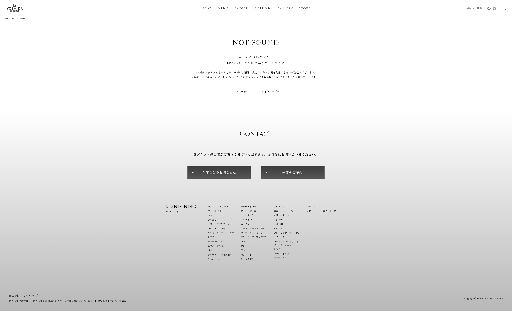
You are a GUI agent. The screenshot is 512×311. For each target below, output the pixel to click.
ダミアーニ (279, 258)
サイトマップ (30, 295)
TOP (7, 19)
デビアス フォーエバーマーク (321, 211)
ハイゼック (279, 237)
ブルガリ (212, 219)
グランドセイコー (249, 211)
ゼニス (211, 237)
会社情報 (14, 295)
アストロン (246, 250)
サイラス (278, 228)
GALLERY (285, 8)
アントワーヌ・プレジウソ (254, 237)
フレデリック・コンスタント (288, 233)
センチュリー (280, 249)
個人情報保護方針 (18, 301)
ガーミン (245, 224)
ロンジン (245, 241)
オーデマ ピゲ (215, 211)
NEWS (207, 8)
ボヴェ (211, 250)
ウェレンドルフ (281, 253)
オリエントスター (282, 215)
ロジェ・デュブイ (216, 228)
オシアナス (279, 219)
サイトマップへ (271, 91)
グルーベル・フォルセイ (220, 254)
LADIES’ (241, 8)
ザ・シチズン (247, 259)
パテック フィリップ (218, 206)
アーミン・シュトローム (253, 228)
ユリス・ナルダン (216, 246)
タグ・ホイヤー (248, 215)
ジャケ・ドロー (248, 206)
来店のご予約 (292, 172)
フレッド (311, 206)
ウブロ (211, 215)
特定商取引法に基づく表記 (112, 301)
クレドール (246, 246)
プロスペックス (281, 206)
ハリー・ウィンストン (219, 224)
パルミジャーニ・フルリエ (221, 233)
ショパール (213, 259)
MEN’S (223, 8)
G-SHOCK (279, 224)
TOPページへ (240, 91)
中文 (503, 288)
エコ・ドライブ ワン (284, 211)
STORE (305, 8)
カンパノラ (246, 254)
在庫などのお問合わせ (219, 172)
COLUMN (262, 8)
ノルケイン (246, 219)
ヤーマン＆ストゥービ (252, 233)
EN (493, 288)
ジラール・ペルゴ (216, 241)
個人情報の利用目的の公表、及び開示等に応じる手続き (63, 301)
